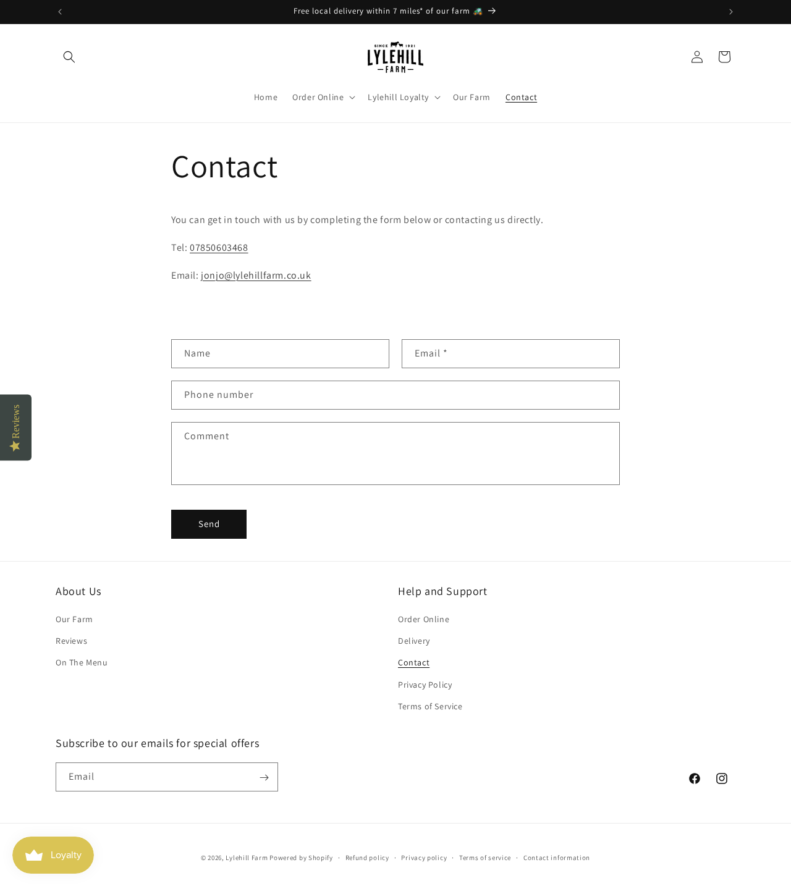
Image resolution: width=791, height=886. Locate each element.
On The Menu (82, 663)
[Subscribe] (263, 777)
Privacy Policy (425, 684)
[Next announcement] (731, 11)
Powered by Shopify (301, 857)
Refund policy (367, 857)
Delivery (414, 640)
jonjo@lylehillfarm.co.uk (256, 275)
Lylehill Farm (247, 857)
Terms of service (485, 857)
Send (209, 523)
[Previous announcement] (60, 11)
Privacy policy (424, 857)
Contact (413, 663)
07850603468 (219, 247)
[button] (69, 56)
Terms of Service (430, 706)
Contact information (556, 857)
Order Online (423, 619)
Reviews (71, 640)
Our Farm (74, 619)
